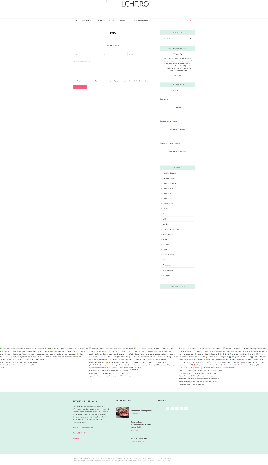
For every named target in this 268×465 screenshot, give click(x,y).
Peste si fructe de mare (171, 229)
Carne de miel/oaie (169, 183)
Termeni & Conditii (79, 433)
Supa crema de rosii (139, 438)
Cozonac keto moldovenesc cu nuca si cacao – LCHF (141, 424)
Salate (165, 239)
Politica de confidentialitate (83, 428)
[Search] (193, 21)
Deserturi (166, 209)
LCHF (164, 219)
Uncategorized (168, 270)
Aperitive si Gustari (169, 173)
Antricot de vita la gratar (141, 411)
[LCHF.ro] (134, 9)
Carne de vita (167, 199)
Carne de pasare (169, 188)
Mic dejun (166, 224)
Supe (164, 260)
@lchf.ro (135, 369)
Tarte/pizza (167, 265)
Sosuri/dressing (168, 255)
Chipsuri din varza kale (177, 325)
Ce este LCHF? (86, 20)
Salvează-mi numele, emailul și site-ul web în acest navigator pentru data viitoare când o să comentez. (112, 81)
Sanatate (123, 20)
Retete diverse (168, 234)
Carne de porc (168, 193)
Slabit (111, 20)
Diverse (165, 214)
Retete (100, 20)
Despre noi (177, 75)
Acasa (75, 20)
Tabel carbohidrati (141, 20)
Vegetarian (167, 275)
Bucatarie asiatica (169, 178)
